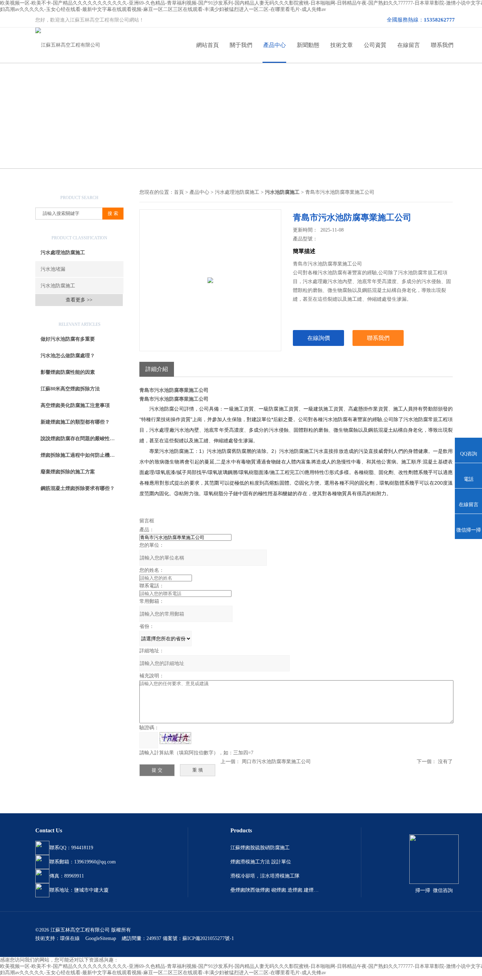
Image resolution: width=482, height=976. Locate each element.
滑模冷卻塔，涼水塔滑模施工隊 (265, 876)
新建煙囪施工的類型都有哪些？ (75, 422)
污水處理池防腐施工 (63, 252)
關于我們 (241, 45)
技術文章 (341, 45)
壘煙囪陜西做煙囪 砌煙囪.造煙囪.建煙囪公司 (274, 890)
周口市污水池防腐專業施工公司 (276, 761)
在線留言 (408, 45)
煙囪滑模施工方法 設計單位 (260, 861)
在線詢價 (318, 338)
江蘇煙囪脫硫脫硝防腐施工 (260, 847)
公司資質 (375, 45)
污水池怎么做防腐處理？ (68, 355)
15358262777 (439, 20)
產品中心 (274, 45)
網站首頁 (207, 45)
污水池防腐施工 (58, 285)
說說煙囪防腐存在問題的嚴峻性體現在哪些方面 (82, 438)
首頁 (179, 192)
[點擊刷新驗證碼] (175, 738)
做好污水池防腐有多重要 (68, 339)
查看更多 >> (79, 300)
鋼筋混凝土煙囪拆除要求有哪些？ (78, 488)
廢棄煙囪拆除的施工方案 (68, 471)
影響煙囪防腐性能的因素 (68, 372)
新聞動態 (308, 45)
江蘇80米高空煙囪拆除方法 (70, 388)
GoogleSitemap (100, 938)
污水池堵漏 (53, 269)
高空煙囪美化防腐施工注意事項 (75, 405)
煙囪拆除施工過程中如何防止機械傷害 (82, 455)
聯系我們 (442, 45)
